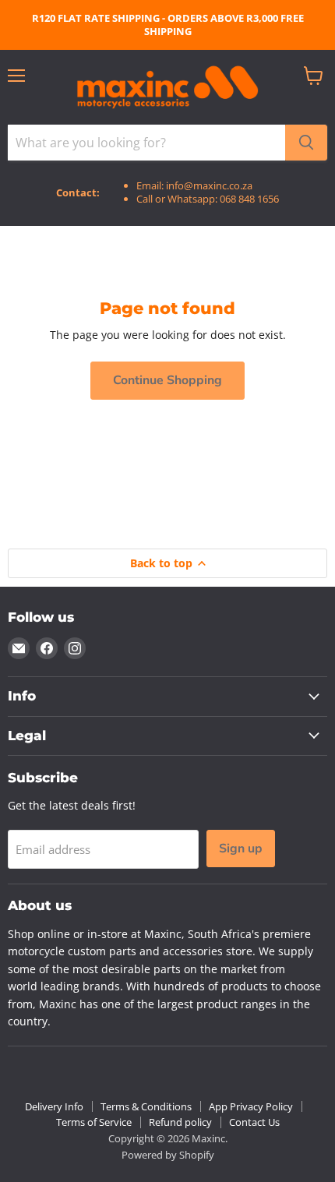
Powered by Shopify (168, 1155)
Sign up (241, 848)
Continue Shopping (167, 380)
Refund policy (180, 1122)
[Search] (306, 143)
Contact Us (254, 1122)
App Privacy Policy (251, 1106)
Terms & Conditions (146, 1106)
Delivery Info (54, 1106)
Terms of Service (94, 1122)
